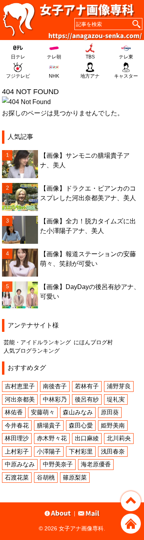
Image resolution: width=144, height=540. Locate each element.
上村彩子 (17, 451)
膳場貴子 (49, 425)
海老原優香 (96, 464)
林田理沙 (17, 438)
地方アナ (90, 76)
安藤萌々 (43, 412)
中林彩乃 (55, 399)
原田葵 (110, 412)
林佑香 (14, 412)
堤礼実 (116, 399)
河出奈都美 (20, 399)
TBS (90, 57)
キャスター (126, 76)
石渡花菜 (17, 477)
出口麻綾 (87, 438)
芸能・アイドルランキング (37, 342)
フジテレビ (18, 76)
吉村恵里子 (20, 386)
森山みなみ (78, 412)
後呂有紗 (87, 399)
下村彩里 (81, 451)
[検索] (136, 24)
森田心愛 (81, 425)
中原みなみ (20, 464)
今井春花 (17, 425)
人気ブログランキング (32, 350)
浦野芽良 (119, 386)
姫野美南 (113, 425)
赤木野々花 (52, 438)
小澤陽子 (49, 451)
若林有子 (87, 386)
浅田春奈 (113, 451)
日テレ (18, 57)
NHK (54, 76)
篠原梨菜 (75, 477)
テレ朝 (54, 57)
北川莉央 (119, 438)
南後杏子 (55, 386)
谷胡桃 (46, 477)
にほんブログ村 (93, 342)
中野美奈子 (58, 464)
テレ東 (126, 57)
